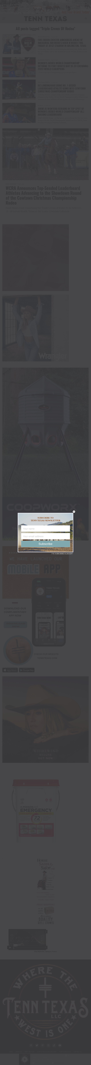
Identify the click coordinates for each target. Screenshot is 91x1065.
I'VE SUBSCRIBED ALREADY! (62, 554)
